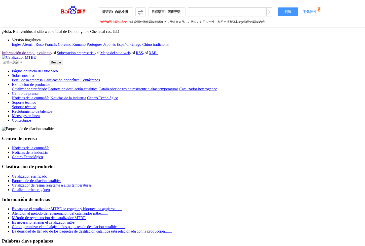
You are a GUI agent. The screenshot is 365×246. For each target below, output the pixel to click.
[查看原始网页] (269, 12)
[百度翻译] (73, 8)
